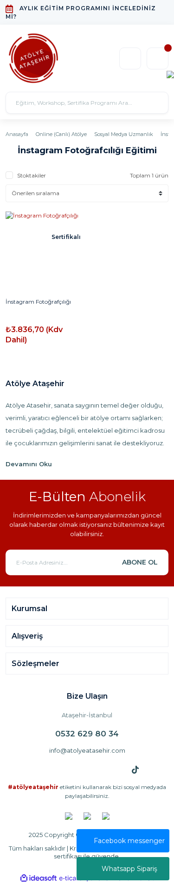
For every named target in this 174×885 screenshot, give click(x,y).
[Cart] (157, 58)
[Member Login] (130, 58)
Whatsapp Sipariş (129, 869)
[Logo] (33, 58)
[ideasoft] (38, 878)
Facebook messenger (129, 841)
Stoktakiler (31, 175)
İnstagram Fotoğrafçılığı (38, 301)
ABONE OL (140, 562)
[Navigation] (170, 73)
